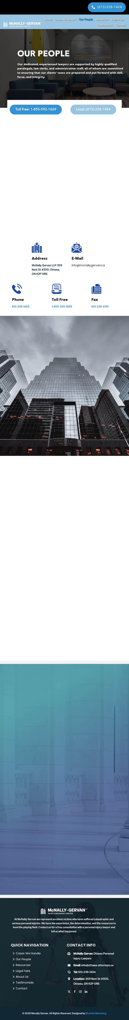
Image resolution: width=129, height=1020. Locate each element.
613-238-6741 (100, 306)
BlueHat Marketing (96, 1013)
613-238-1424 (20, 306)
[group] (64, 909)
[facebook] (74, 991)
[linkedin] (86, 991)
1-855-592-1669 (62, 306)
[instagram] (80, 991)
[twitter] (69, 991)
